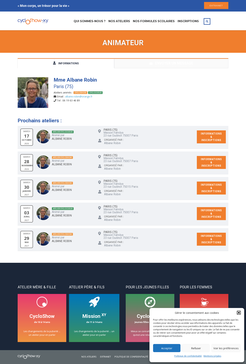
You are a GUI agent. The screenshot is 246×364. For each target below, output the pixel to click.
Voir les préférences (226, 348)
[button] (239, 312)
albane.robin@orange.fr (78, 96)
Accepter (166, 348)
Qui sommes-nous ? (90, 21)
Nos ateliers (119, 21)
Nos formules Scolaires (154, 21)
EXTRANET (216, 5)
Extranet (105, 356)
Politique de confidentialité (188, 356)
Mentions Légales (212, 356)
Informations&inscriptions (211, 137)
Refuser (196, 348)
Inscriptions (188, 21)
